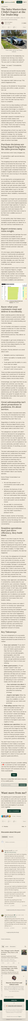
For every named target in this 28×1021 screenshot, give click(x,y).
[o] (24, 952)
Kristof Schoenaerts (11, 961)
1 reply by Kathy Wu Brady (12, 932)
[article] (14, 957)
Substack (8, 1019)
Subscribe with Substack (15, 1006)
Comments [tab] (4, 837)
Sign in (25, 2)
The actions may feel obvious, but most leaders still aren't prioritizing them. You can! (10, 972)
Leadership (4, 6)
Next (23, 826)
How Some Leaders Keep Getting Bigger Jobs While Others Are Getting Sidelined (9, 968)
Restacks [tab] (11, 837)
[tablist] (7, 836)
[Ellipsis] (26, 850)
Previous (6, 826)
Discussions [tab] (12, 946)
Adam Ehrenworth (9, 915)
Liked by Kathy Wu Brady (11, 852)
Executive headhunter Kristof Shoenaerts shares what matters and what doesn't (9, 956)
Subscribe (19, 2)
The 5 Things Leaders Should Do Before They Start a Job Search (10, 952)
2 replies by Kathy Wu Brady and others (15, 910)
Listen (24, 23)
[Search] (25, 946)
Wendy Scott (7, 850)
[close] (23, 976)
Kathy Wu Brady (8, 22)
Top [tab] (3, 946)
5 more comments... (6, 939)
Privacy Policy (19, 1012)
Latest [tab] (6, 946)
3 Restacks (18, 816)
